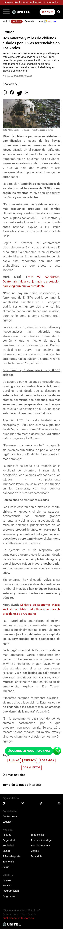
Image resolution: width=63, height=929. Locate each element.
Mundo (6, 851)
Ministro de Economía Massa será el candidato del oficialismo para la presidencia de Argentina (31, 609)
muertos (30, 760)
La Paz (38, 2)
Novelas (7, 885)
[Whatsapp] (5, 92)
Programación (11, 891)
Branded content (40, 845)
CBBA (40, 22)
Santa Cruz (26, 2)
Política (7, 835)
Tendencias (37, 835)
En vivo (46, 12)
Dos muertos (31, 767)
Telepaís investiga (41, 840)
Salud (6, 867)
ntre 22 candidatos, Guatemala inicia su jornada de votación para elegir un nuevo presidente (31, 282)
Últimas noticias (10, 2)
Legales (7, 822)
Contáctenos (10, 816)
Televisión (30, 21)
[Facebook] (12, 92)
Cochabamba (51, 2)
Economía (8, 862)
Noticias (17, 21)
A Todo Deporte (11, 856)
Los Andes (47, 760)
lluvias (14, 760)
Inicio (5, 21)
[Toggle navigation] (6, 12)
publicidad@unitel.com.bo (18, 918)
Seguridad (9, 840)
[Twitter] (19, 93)
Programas (9, 896)
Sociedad (8, 845)
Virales (35, 851)
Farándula (36, 856)
